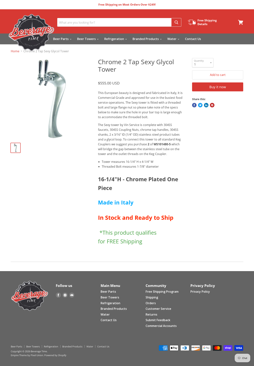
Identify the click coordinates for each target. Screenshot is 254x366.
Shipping (152, 297)
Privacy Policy (200, 292)
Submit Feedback (158, 320)
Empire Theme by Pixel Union (27, 355)
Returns (151, 314)
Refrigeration (114, 39)
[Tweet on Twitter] (200, 105)
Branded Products (146, 39)
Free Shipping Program (162, 292)
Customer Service (158, 309)
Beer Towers (87, 39)
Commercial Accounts (161, 326)
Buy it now (217, 87)
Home (15, 51)
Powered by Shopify (55, 355)
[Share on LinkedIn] (206, 105)
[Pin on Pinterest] (212, 105)
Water (172, 39)
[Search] (176, 22)
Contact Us (193, 39)
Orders (151, 303)
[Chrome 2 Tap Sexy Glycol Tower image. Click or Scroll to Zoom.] (51, 99)
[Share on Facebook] (194, 105)
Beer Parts (61, 39)
